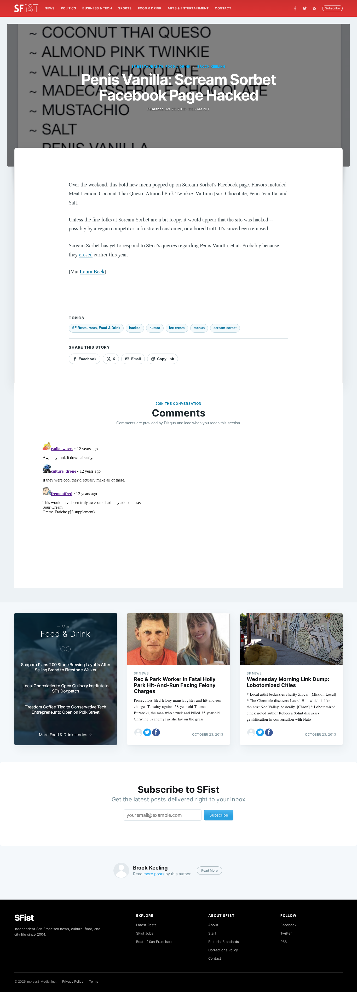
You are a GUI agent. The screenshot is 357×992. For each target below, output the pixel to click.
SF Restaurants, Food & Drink (161, 66)
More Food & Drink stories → (65, 734)
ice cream (177, 328)
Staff (212, 933)
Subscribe (332, 8)
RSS (283, 942)
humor (154, 328)
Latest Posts (146, 925)
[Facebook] (295, 8)
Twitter (286, 933)
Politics (68, 8)
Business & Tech (97, 8)
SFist (24, 918)
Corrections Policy (223, 950)
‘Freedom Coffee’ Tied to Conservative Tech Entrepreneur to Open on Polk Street (65, 709)
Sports (124, 8)
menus (199, 328)
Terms (93, 981)
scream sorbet (225, 328)
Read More (209, 870)
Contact (223, 8)
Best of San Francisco (154, 942)
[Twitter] (305, 8)
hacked (135, 328)
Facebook (288, 925)
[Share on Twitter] (147, 732)
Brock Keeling (211, 66)
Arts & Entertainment (188, 8)
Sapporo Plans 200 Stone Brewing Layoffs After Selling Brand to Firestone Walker (65, 667)
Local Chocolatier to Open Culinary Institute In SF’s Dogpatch (65, 688)
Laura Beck (92, 271)
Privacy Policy (72, 981)
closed (86, 254)
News (50, 8)
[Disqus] (179, 505)
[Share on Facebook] (156, 732)
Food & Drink (150, 8)
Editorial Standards (223, 942)
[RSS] (316, 8)
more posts (153, 873)
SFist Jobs (144, 933)
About (213, 925)
